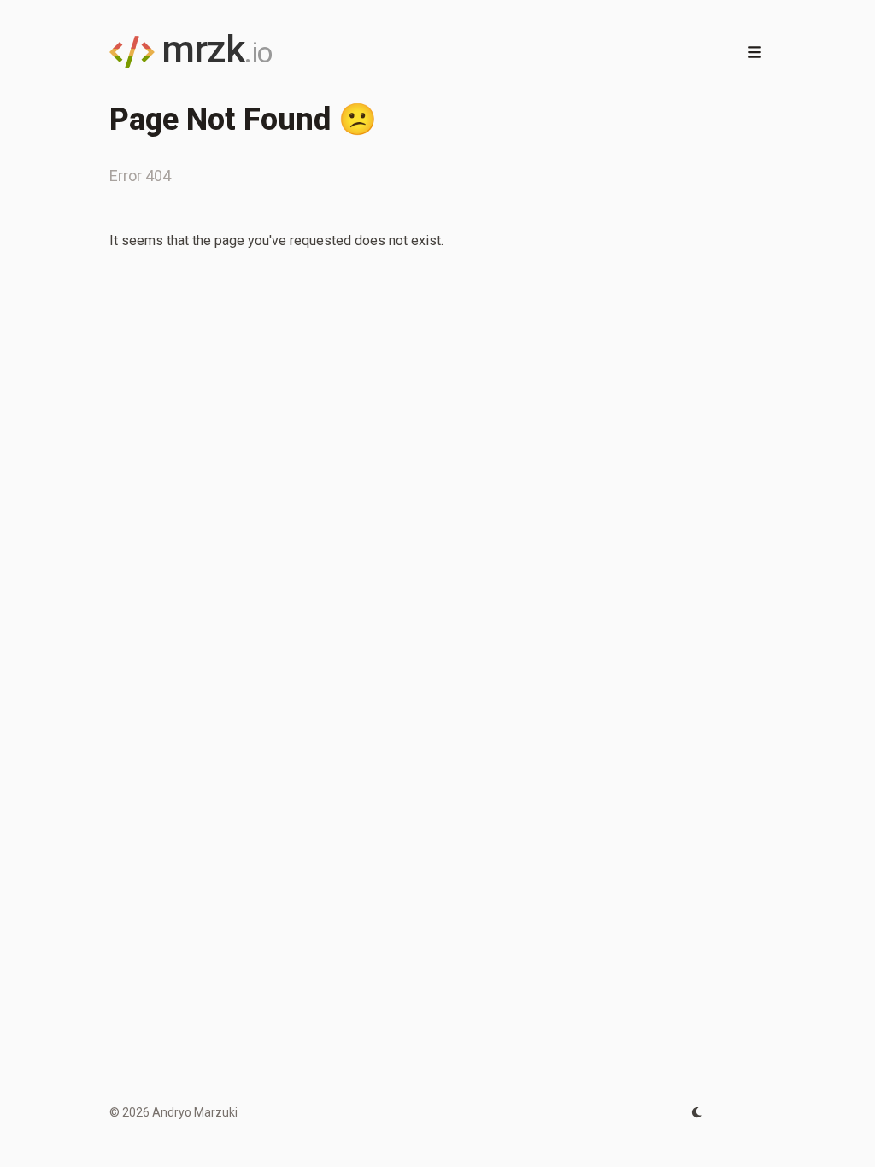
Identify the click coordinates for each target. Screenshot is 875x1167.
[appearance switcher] (697, 1112)
